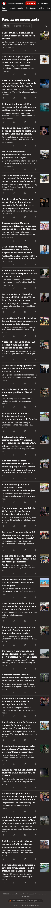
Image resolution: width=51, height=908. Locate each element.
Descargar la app (35, 901)
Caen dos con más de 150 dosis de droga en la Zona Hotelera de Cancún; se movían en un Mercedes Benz (19, 606)
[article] (25, 41)
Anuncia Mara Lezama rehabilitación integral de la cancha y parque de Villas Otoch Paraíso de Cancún (19, 463)
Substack (15, 905)
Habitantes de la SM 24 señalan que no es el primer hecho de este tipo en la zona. (18, 851)
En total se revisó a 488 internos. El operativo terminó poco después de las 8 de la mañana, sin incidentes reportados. (19, 827)
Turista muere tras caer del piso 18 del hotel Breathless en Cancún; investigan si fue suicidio (19, 511)
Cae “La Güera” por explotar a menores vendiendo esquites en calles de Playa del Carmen (19, 59)
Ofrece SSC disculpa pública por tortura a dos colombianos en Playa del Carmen (19, 368)
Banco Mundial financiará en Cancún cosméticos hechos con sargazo (18, 35)
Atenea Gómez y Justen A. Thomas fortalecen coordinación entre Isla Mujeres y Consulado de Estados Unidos (19, 487)
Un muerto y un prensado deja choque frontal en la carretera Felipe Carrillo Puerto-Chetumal (19, 653)
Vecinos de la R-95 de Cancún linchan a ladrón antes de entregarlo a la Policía (18, 701)
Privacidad (30, 894)
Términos (38, 894)
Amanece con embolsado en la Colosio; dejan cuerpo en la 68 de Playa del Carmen (19, 273)
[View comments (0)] (14, 50)
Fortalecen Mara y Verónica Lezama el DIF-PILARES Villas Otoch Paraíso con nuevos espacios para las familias (18, 297)
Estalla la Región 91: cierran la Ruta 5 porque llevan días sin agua (18, 392)
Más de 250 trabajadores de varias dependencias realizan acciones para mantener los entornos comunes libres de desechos (18, 875)
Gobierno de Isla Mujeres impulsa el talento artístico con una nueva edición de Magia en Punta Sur (19, 225)
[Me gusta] (3, 50)
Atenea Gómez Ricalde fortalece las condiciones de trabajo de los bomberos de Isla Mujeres (19, 321)
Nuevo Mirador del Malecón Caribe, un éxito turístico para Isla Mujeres (18, 582)
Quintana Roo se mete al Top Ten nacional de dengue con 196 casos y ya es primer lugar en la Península (19, 178)
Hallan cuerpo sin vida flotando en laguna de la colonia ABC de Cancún (19, 772)
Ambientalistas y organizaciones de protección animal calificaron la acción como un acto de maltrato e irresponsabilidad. (18, 138)
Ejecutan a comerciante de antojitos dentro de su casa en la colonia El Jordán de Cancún (19, 83)
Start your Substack (19, 901)
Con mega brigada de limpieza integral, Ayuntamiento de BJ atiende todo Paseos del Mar (18, 867)
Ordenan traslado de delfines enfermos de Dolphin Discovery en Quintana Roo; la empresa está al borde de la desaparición (19, 107)
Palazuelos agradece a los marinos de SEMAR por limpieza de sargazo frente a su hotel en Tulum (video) (19, 796)
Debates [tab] (26, 26)
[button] (4, 8)
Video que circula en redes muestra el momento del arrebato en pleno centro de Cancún (18, 447)
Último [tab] (6, 26)
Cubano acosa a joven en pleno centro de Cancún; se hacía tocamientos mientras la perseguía (18, 630)
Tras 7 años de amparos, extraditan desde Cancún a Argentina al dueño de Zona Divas (17, 249)
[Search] (46, 25)
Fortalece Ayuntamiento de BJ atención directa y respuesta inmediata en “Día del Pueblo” (18, 535)
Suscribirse (30, 3)
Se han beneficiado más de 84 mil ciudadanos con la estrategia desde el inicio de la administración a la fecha (18, 542)
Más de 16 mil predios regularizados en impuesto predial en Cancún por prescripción (16, 154)
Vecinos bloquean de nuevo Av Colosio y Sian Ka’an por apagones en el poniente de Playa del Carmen (18, 344)
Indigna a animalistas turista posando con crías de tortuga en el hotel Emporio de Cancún (19, 130)
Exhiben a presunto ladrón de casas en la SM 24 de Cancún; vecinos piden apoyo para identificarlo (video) (18, 844)
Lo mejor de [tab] (16, 26)
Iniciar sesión (43, 3)
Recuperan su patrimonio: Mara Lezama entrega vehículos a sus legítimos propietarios (19, 558)
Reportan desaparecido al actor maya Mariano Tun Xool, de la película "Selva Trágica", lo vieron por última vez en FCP (18, 749)
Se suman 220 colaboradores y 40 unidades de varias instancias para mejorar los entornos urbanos (16, 423)
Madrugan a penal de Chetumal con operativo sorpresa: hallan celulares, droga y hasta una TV (19, 820)
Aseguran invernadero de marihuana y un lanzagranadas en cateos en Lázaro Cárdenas (19, 677)
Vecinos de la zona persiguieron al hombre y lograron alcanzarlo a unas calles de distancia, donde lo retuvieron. (19, 708)
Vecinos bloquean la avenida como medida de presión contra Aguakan (17, 399)
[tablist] (17, 25)
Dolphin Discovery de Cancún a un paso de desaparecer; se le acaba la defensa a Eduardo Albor (19, 725)
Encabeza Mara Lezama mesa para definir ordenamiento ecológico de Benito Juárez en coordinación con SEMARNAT (18, 202)
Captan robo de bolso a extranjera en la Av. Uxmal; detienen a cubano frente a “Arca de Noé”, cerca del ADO (19, 439)
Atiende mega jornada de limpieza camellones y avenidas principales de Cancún (19, 416)
